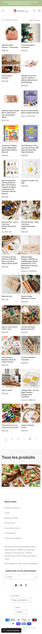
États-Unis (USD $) (20, 600)
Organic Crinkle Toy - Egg (30, 182)
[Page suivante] (36, 438)
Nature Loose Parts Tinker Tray (9, 328)
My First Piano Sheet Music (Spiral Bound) (30, 112)
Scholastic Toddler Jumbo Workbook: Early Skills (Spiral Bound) (9, 149)
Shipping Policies (11, 518)
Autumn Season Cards (27, 426)
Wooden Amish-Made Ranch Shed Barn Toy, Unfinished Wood (10, 114)
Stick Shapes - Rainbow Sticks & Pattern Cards (9, 360)
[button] (2, 10)
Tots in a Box (7, 390)
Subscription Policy (12, 528)
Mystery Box (7, 296)
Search (7, 513)
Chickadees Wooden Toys (16, 627)
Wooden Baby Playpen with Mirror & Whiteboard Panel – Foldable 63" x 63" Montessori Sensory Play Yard (30, 262)
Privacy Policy (10, 533)
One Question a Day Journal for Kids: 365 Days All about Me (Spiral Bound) (30, 149)
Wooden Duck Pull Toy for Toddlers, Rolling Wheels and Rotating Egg (29, 79)
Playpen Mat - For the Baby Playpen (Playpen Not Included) (30, 393)
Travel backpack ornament (28, 46)
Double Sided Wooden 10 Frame (28, 297)
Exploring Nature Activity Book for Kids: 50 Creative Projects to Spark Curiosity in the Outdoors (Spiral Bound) (9, 187)
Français (19, 612)
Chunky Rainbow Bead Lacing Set (28, 328)
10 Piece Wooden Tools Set (28, 358)
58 (30, 439)
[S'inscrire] (35, 576)
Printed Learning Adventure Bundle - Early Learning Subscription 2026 (10, 260)
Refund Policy (9, 523)
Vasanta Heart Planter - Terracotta (10, 46)
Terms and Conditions (13, 538)
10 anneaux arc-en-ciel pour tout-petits (10, 426)
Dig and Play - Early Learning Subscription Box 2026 (10, 225)
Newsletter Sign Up (12, 508)
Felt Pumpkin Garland (7, 77)
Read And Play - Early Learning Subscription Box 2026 (30, 225)
